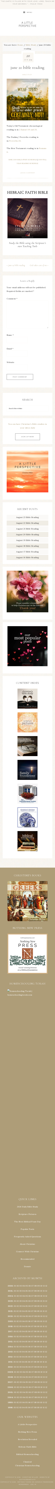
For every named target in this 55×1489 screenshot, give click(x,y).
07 (32, 1286)
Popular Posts (27, 1229)
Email (10, 349)
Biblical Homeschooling (27, 1454)
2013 (10, 1352)
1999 (10, 1402)
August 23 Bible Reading (27, 517)
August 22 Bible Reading (27, 523)
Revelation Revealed (27, 1439)
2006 (10, 1387)
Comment (12, 298)
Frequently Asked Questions (27, 1236)
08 (35, 1286)
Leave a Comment (27, 173)
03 (20, 1286)
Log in (33, 1484)
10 (41, 1291)
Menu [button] (29, 12)
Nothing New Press (27, 1432)
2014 (10, 1346)
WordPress (24, 1484)
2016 (10, 1336)
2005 (10, 1392)
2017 (10, 1331)
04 (23, 1286)
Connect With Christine (27, 1251)
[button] (27, 901)
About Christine (27, 1244)
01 (15, 1286)
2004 (10, 1397)
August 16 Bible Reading (27, 557)
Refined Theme (24, 1482)
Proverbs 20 (15, 141)
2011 (10, 1362)
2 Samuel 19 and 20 (28, 129)
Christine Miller (30, 1477)
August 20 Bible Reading (27, 534)
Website (10, 362)
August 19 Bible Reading (27, 540)
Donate (27, 1266)
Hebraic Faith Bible (27, 1447)
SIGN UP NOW (27, 437)
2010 (10, 1367)
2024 (10, 1296)
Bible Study (27, 75)
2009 (10, 1372)
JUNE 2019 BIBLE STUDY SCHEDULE (23, 160)
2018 (10, 1326)
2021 (10, 1311)
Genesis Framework (44, 1482)
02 (18, 1286)
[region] (27, 901)
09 (38, 1291)
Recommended (27, 1259)
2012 (10, 1357)
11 (44, 1291)
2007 (10, 1382)
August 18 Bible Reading (27, 546)
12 (46, 1291)
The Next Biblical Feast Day (27, 1221)
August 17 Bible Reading (27, 552)
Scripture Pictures (27, 1214)
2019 (10, 1321)
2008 (10, 1377)
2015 (10, 1341)
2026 (10, 1286)
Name (10, 335)
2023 (10, 1301)
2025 (10, 1291)
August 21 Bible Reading (27, 529)
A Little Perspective (27, 24)
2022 (10, 1306)
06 (29, 1286)
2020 (10, 1316)
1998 (10, 1407)
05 (26, 1286)
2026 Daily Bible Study (27, 1207)
